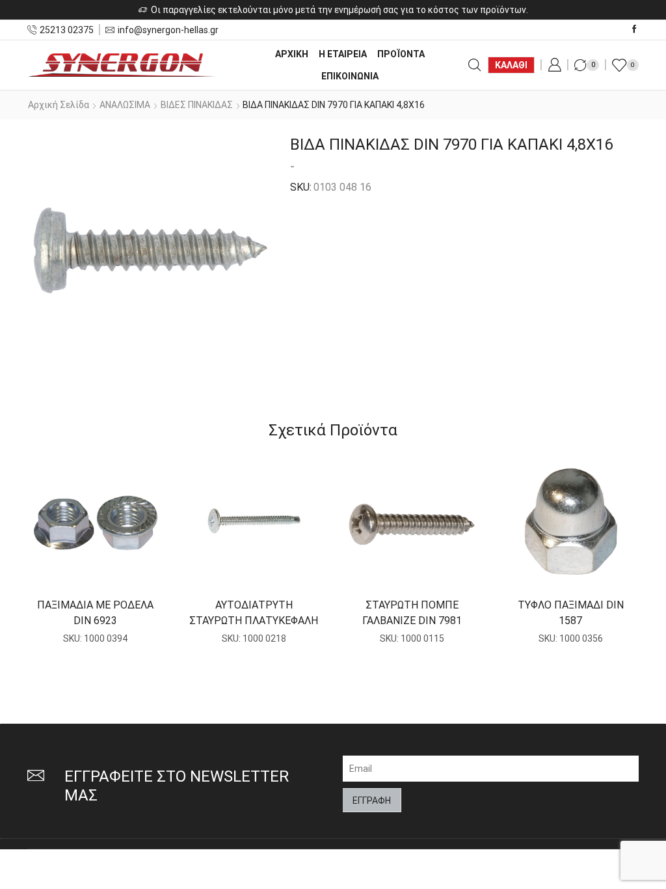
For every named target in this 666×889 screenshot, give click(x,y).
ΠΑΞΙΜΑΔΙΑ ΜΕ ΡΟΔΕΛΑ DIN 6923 (95, 613)
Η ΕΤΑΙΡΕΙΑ (343, 54)
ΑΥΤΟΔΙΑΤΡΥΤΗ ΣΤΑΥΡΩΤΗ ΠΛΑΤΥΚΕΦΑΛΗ (253, 613)
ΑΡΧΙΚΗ (291, 54)
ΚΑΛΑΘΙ (511, 65)
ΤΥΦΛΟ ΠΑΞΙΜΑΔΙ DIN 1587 (571, 613)
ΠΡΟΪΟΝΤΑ (401, 54)
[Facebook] (634, 29)
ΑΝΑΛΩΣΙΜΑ (125, 105)
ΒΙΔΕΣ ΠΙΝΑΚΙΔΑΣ (197, 105)
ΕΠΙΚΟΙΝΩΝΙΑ (350, 76)
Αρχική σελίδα (58, 105)
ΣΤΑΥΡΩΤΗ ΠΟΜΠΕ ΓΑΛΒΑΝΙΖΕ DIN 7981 (412, 613)
